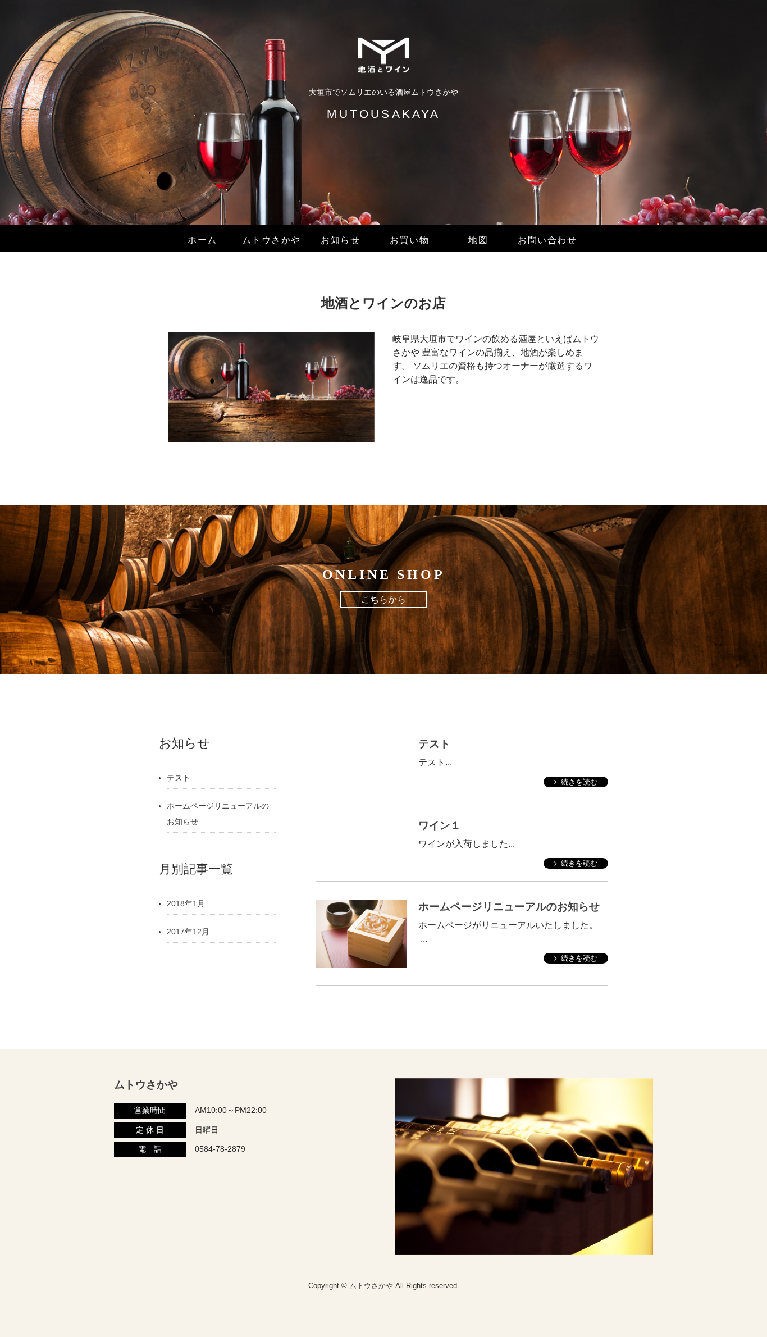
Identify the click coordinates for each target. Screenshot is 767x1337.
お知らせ (340, 240)
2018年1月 (186, 903)
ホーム (202, 240)
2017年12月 (188, 931)
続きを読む (579, 782)
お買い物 (409, 240)
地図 (478, 240)
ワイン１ (439, 825)
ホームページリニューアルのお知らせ (509, 906)
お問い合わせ (547, 240)
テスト (434, 744)
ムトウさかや (272, 240)
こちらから (383, 599)
